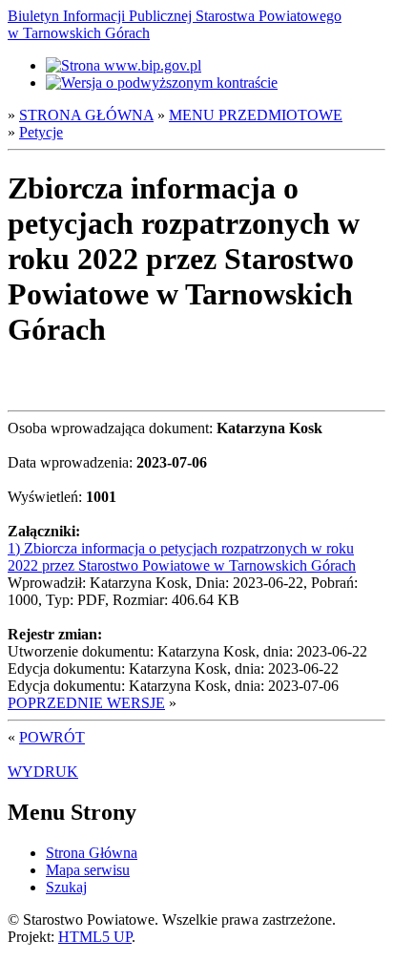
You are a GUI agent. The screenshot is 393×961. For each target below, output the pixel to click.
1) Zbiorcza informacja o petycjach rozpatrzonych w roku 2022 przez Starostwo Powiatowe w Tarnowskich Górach (182, 557)
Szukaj (66, 887)
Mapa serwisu (88, 870)
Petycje (41, 132)
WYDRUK (43, 771)
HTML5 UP (95, 937)
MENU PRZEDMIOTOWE (255, 115)
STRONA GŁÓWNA (86, 115)
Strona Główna (91, 853)
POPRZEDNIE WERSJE (86, 703)
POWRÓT (52, 737)
